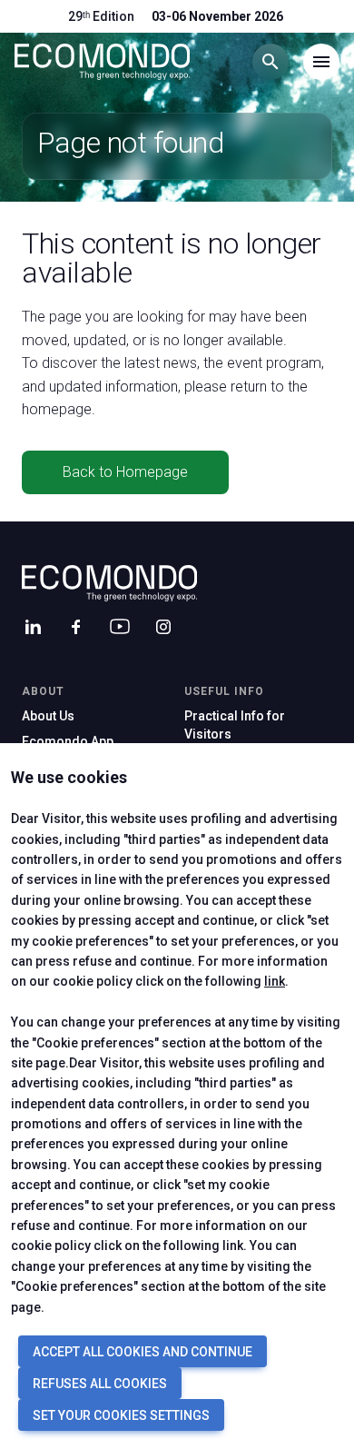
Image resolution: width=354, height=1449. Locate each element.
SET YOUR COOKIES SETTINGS (121, 1415)
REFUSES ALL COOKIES (100, 1383)
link (274, 981)
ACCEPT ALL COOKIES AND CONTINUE (142, 1352)
